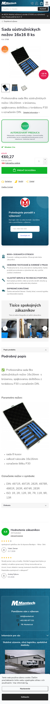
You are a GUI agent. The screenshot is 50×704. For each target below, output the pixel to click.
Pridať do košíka (26, 170)
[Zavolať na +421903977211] (32, 3)
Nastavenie (25, 688)
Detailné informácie (30, 112)
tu (27, 683)
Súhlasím (25, 697)
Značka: (7, 187)
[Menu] (47, 3)
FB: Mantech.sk (27, 624)
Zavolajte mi (25, 235)
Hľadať (43, 9)
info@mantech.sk (27, 616)
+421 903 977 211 (27, 620)
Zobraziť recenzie (17, 536)
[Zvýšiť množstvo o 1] (45, 159)
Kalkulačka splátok (12, 163)
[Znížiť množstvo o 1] (45, 162)
